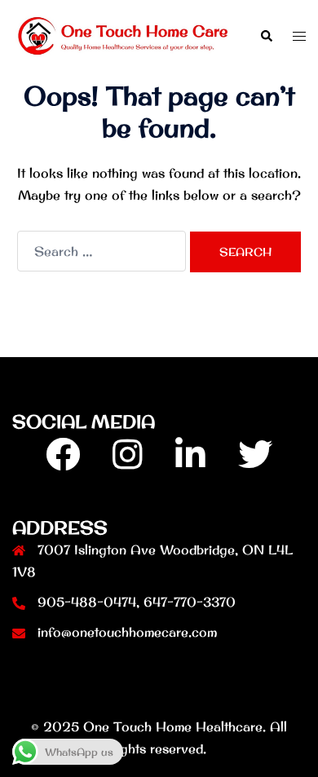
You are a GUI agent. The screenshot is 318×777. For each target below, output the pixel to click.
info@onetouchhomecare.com (127, 632)
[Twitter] (255, 462)
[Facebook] (63, 462)
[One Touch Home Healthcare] (123, 34)
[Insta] (128, 462)
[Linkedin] (190, 462)
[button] (265, 36)
